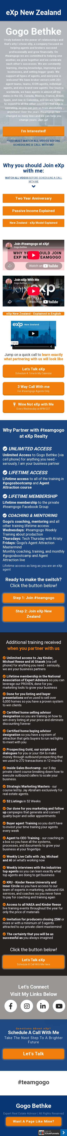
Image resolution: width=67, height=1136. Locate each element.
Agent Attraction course (26, 485)
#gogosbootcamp (17, 483)
